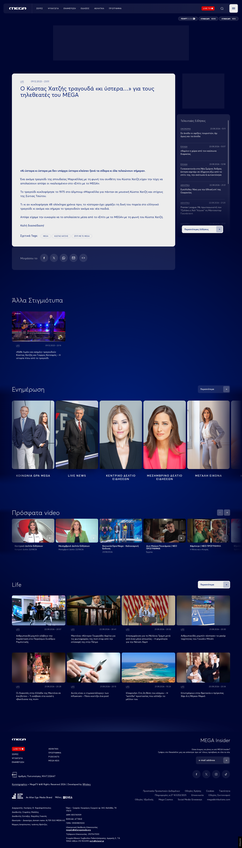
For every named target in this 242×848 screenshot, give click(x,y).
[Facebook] (44, 258)
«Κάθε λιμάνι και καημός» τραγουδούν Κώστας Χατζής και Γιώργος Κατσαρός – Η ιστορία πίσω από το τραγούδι (38, 354)
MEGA (45, 236)
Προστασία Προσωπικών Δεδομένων (161, 791)
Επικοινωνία (197, 795)
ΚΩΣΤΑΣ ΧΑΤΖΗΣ (61, 236)
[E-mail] (73, 258)
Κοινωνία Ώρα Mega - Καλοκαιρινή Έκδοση (120, 547)
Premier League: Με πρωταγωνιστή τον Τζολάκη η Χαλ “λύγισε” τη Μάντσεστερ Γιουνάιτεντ (201, 210)
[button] (233, 8)
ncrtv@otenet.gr (97, 841)
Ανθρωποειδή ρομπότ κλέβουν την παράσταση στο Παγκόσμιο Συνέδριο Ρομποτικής (35, 638)
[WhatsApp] (64, 258)
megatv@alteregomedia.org (78, 830)
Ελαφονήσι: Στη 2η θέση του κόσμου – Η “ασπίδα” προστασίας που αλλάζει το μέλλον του (147, 696)
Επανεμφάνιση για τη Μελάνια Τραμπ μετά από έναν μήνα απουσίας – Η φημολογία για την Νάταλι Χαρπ (148, 638)
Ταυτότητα (224, 791)
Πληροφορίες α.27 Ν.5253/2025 (170, 795)
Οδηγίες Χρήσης (193, 791)
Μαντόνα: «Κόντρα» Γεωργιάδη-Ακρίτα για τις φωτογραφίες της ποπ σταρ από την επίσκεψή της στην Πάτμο (93, 638)
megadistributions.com (218, 799)
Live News (77, 475)
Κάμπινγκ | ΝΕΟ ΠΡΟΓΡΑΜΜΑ (205, 546)
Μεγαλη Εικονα (208, 475)
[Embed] (83, 258)
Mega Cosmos (166, 799)
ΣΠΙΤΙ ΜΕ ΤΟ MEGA (81, 236)
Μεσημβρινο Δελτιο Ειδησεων (164, 477)
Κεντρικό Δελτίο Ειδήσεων (29, 546)
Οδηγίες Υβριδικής (144, 799)
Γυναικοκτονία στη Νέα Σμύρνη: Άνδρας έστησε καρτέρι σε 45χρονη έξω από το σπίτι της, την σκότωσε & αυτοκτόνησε (201, 171)
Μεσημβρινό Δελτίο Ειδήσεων (74, 546)
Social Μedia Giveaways (190, 799)
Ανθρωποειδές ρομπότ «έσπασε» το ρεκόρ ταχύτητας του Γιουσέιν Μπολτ (203, 637)
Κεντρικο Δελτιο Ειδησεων (121, 477)
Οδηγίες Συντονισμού (219, 795)
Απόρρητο (240, 842)
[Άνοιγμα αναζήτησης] (222, 8)
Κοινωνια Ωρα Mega (33, 475)
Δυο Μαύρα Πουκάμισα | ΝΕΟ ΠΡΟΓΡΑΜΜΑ (161, 547)
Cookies (210, 791)
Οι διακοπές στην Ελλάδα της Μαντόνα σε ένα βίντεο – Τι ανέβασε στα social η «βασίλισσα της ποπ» (38, 696)
